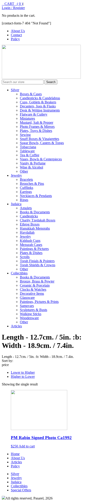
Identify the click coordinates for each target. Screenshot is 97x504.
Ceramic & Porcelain (35, 285)
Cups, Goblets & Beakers (38, 102)
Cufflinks (26, 188)
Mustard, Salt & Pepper (36, 122)
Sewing (25, 135)
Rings (24, 200)
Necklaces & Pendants (36, 196)
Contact (16, 35)
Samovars (27, 306)
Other (24, 171)
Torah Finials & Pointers (37, 261)
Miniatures (27, 118)
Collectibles (19, 273)
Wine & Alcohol (31, 167)
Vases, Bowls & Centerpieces (41, 159)
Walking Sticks (30, 314)
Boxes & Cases (31, 94)
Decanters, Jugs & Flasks (38, 106)
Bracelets (26, 179)
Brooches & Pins (32, 183)
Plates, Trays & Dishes (36, 131)
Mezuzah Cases (31, 245)
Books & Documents (35, 212)
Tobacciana (28, 147)
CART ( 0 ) (12, 4)
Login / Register (13, 8)
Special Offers (21, 490)
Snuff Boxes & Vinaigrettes (39, 139)
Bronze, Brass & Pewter (37, 281)
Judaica (16, 204)
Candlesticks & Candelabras (40, 98)
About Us (18, 31)
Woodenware (29, 318)
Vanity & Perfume (33, 163)
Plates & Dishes (31, 253)
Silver (15, 90)
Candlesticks (29, 216)
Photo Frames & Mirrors (37, 126)
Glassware (27, 298)
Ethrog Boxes (29, 224)
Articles (16, 326)
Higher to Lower (23, 376)
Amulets (26, 208)
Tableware (27, 151)
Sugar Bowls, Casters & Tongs (42, 143)
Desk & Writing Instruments (40, 110)
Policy (15, 39)
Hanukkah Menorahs (35, 228)
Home (15, 454)
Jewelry (16, 175)
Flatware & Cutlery (33, 114)
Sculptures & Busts (33, 310)
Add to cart (27, 446)
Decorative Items (32, 293)
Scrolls (25, 257)
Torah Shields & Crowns (37, 265)
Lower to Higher (23, 372)
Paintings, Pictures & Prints (39, 302)
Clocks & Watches (33, 289)
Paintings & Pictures (34, 249)
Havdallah (27, 232)
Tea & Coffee (29, 155)
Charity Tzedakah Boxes (37, 220)
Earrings (26, 192)
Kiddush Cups (30, 240)
